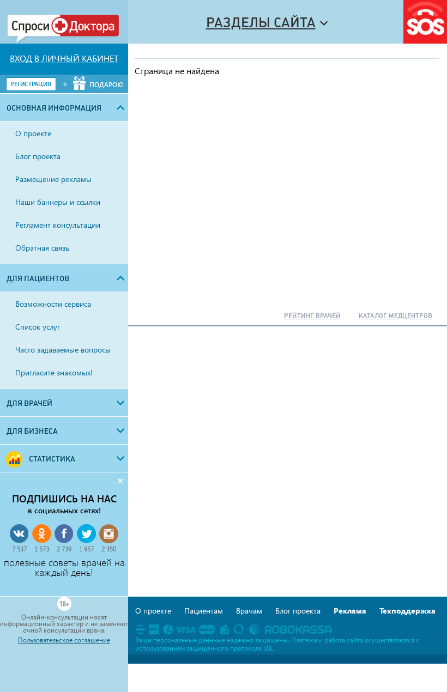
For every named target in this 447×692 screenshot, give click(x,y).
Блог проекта (298, 610)
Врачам (249, 610)
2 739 (64, 549)
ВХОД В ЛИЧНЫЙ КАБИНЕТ (64, 58)
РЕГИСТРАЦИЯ (31, 84)
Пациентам (203, 610)
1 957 (86, 549)
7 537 (19, 549)
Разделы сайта (261, 22)
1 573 (41, 549)
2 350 (108, 549)
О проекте (153, 610)
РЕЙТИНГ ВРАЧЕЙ (312, 316)
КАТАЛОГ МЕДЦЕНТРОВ (395, 316)
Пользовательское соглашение (64, 640)
